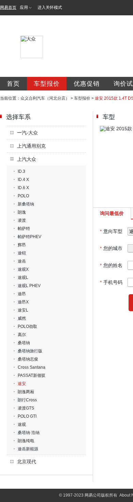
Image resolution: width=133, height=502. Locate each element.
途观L (23, 277)
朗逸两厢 (26, 391)
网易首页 (8, 7)
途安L (23, 310)
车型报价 (47, 83)
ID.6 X (23, 187)
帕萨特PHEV (29, 236)
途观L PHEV (29, 285)
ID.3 (21, 171)
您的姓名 (111, 265)
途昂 (22, 293)
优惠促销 (87, 83)
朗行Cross (27, 400)
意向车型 (111, 231)
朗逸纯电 (26, 440)
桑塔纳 (24, 342)
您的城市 (111, 248)
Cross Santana (31, 367)
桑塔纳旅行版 (30, 351)
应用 (24, 7)
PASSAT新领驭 (31, 375)
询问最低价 (112, 213)
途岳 (22, 261)
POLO (23, 196)
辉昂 (22, 244)
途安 (22, 383)
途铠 (22, 253)
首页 (13, 83)
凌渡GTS (26, 408)
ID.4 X (23, 179)
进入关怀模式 (50, 7)
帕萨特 (24, 228)
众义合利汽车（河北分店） (45, 98)
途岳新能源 (28, 449)
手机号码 (111, 282)
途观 (22, 424)
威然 (22, 318)
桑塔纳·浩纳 (29, 432)
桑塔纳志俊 (28, 359)
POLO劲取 (27, 326)
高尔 (22, 334)
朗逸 (22, 212)
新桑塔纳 (26, 204)
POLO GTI (27, 416)
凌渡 (22, 220)
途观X (23, 269)
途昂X (23, 302)
